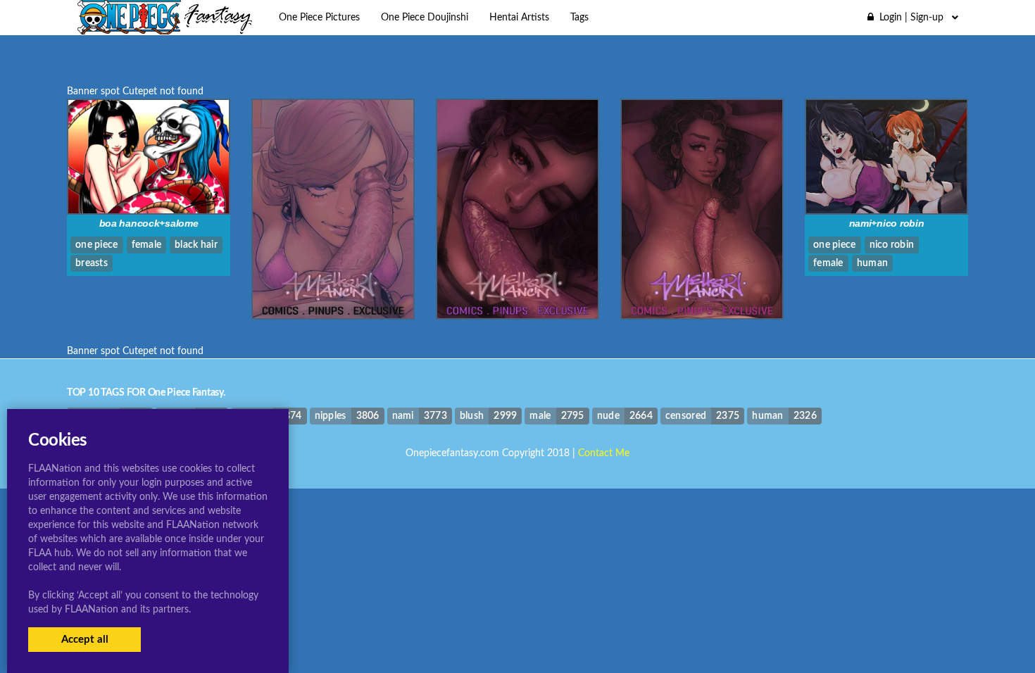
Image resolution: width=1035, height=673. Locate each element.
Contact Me (603, 453)
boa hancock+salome (149, 223)
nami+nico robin (886, 223)
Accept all (84, 639)
